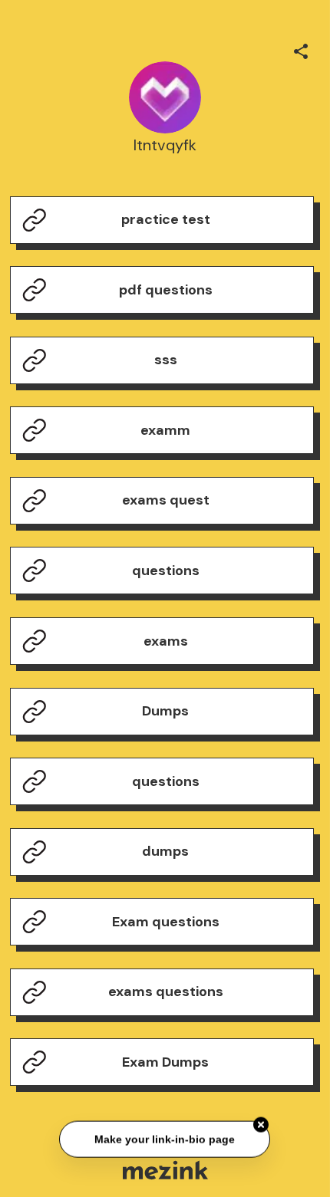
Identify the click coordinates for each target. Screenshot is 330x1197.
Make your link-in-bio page (165, 1139)
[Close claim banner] (261, 1125)
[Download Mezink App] (165, 1170)
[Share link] (301, 49)
